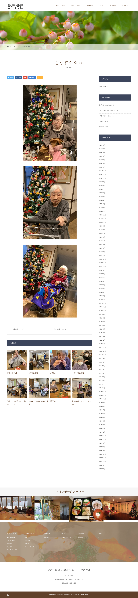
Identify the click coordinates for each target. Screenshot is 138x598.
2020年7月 (102, 410)
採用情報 (113, 5)
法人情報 (9, 547)
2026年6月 (102, 152)
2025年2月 (102, 207)
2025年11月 (102, 174)
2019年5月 (102, 450)
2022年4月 (102, 333)
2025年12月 (102, 171)
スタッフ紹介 (11, 540)
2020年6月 (102, 413)
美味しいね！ (12, 373)
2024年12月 (102, 215)
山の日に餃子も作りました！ (107, 116)
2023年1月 (102, 299)
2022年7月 (102, 321)
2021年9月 (102, 358)
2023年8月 (102, 274)
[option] (17, 508)
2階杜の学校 (33, 373)
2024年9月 (102, 226)
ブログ (101, 5)
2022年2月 (102, 340)
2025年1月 (102, 211)
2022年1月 (102, 344)
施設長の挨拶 (11, 537)
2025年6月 (102, 193)
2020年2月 (102, 428)
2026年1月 (102, 167)
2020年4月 (102, 421)
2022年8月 (102, 318)
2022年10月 (102, 310)
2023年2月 (102, 296)
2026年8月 (102, 145)
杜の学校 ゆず (103, 126)
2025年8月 (102, 185)
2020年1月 (102, 432)
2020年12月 (102, 391)
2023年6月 (102, 281)
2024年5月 (102, 241)
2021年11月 (102, 351)
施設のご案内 (60, 5)
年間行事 (27, 540)
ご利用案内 (89, 5)
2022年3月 (102, 336)
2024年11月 (102, 218)
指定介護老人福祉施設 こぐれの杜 (69, 570)
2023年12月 (102, 259)
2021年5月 (102, 373)
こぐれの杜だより (104, 86)
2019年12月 (102, 436)
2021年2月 (102, 384)
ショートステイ (29, 547)
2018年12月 (102, 454)
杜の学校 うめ (18, 329)
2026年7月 (102, 149)
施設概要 (9, 543)
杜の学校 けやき (60, 329)
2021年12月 (102, 347)
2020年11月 (102, 395)
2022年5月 (102, 329)
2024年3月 (102, 248)
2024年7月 (102, 233)
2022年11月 (102, 307)
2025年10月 (102, 178)
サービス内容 (75, 5)
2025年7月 (102, 189)
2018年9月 (102, 465)
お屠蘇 (53, 373)
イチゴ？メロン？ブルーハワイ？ (108, 110)
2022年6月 (102, 325)
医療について (29, 537)
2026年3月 (102, 163)
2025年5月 (102, 196)
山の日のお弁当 (103, 121)
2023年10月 (102, 266)
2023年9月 (102, 270)
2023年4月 (102, 288)
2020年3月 (102, 425)
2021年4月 (102, 377)
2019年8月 (102, 443)
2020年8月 (102, 406)
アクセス (125, 5)
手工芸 (53, 401)
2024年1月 (102, 255)
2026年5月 (102, 156)
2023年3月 (102, 292)
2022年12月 (102, 303)
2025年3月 (102, 204)
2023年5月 (102, 285)
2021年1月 (102, 388)
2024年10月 (102, 222)
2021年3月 (102, 380)
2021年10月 (102, 355)
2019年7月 (102, 447)
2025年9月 (102, 182)
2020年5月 (102, 417)
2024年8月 (102, 229)
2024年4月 (102, 244)
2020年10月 (102, 399)
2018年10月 (102, 461)
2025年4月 (102, 200)
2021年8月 (102, 362)
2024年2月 (102, 252)
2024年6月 (102, 237)
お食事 (27, 543)
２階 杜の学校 (78, 373)
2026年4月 (102, 160)
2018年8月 (102, 469)
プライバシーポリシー (13, 550)
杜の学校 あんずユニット (106, 105)
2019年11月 (102, 439)
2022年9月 (102, 314)
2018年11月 (102, 458)
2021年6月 (102, 369)
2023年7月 (102, 277)
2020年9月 (102, 402)
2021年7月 (102, 366)
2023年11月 (102, 263)
